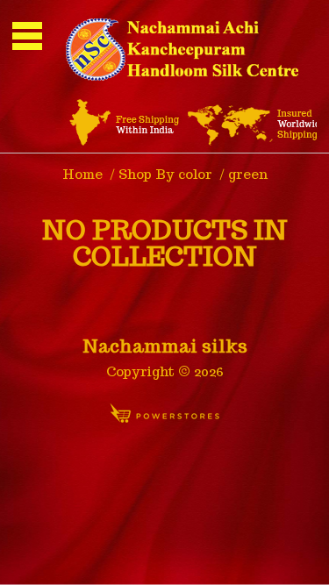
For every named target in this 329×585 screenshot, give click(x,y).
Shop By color (165, 174)
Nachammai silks (164, 346)
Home (82, 174)
